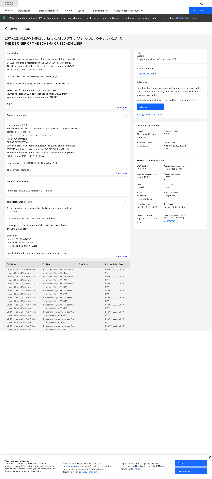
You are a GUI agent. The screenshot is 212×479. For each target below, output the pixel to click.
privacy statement (88, 472)
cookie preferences (72, 466)
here (137, 468)
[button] (210, 457)
